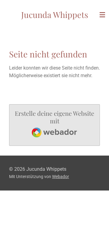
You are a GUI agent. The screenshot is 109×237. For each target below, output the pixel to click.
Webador (60, 176)
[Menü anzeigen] (102, 15)
